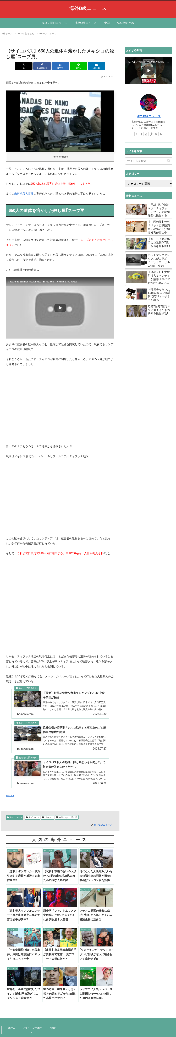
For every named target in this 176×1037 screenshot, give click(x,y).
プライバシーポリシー (32, 1029)
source (10, 795)
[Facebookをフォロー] (141, 134)
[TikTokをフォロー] (151, 134)
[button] (169, 161)
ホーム (11, 1027)
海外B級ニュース (149, 116)
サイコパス (34, 817)
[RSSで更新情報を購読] (160, 134)
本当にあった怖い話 (68, 817)
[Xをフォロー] (136, 134)
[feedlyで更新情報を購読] (156, 134)
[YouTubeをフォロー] (146, 134)
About (53, 1027)
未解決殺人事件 (24, 193)
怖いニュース (16, 817)
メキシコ (49, 817)
